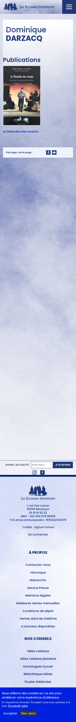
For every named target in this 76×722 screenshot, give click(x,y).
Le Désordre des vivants (20, 132)
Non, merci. (28, 713)
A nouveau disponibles (38, 626)
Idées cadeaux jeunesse (38, 659)
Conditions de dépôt (38, 611)
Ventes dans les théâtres (38, 618)
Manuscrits (38, 580)
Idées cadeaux (38, 651)
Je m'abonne (62, 464)
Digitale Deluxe (44, 527)
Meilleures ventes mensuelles (38, 603)
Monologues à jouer (38, 666)
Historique (38, 572)
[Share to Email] (54, 152)
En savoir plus (18, 706)
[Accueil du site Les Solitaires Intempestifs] (38, 7)
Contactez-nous (38, 565)
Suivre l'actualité (17, 465)
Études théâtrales (38, 682)
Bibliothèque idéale (38, 674)
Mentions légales (38, 595)
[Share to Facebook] (48, 152)
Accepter (10, 713)
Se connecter (38, 534)
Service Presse (38, 588)
